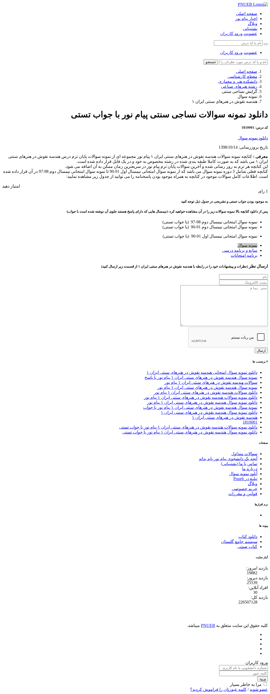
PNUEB (208, 625)
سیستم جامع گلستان (239, 541)
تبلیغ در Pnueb (245, 478)
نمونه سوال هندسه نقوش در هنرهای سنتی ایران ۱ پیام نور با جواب (200, 407)
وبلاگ (252, 23)
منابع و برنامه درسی (239, 250)
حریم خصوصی (244, 488)
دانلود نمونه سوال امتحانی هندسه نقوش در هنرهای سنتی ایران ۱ (202, 372)
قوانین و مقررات (242, 493)
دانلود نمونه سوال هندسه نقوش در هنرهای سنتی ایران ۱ (209, 412)
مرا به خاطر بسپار (246, 684)
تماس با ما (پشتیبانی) (239, 463)
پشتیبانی (250, 28)
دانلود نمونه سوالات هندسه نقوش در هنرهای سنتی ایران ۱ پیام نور (200, 397)
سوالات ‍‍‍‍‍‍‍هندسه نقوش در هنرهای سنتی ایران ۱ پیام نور (211, 382)
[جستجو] (266, 44)
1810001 (250, 422)
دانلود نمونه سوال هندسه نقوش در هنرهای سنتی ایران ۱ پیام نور (202, 402)
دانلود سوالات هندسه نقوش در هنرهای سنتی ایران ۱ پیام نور (205, 392)
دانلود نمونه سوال (253, 138)
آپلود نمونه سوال (243, 473)
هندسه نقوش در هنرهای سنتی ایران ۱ (224, 417)
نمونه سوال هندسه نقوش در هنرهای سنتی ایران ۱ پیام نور (207, 387)
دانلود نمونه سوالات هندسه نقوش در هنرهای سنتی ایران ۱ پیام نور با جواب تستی (188, 427)
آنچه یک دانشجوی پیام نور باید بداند (228, 458)
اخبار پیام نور (246, 18)
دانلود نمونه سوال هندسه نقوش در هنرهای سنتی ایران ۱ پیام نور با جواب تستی (189, 432)
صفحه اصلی (246, 13)
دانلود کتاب (247, 536)
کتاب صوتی (247, 546)
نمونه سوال (247, 245)
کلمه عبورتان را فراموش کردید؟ (218, 689)
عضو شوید (259, 689)
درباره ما (249, 468)
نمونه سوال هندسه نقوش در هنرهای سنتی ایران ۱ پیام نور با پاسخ (200, 377)
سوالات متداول (244, 453)
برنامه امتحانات (244, 255)
